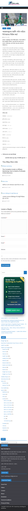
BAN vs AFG (6, 400)
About (2, 493)
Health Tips (3, 345)
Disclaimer (4, 497)
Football (4, 423)
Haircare (4, 354)
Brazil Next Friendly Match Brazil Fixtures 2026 (11, 343)
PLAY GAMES (4, 388)
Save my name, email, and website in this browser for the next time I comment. (13, 259)
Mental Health (5, 362)
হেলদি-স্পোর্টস (11, 506)
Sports (9, 28)
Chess (3, 396)
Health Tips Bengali (5, 347)
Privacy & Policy (5, 503)
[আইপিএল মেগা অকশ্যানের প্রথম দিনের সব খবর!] (4, 181)
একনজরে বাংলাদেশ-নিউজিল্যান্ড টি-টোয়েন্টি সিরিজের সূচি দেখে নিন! (13, 197)
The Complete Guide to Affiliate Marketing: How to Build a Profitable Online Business (13, 171)
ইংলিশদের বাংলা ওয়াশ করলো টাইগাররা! (9, 154)
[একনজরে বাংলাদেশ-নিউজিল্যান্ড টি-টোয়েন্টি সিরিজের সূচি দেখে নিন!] (9, 193)
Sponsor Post (5, 385)
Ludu (3, 425)
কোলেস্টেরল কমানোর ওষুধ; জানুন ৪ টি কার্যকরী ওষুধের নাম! (15, 158)
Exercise (4, 351)
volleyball (4, 430)
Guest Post (4, 484)
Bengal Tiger (4, 340)
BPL (5, 416)
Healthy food (5, 358)
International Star (5, 379)
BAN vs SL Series (7, 409)
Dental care (5, 349)
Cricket (4, 28)
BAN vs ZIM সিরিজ (7, 414)
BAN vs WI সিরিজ (7, 411)
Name (3, 236)
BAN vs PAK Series (8, 407)
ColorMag (21, 506)
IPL (4, 418)
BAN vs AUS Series (8, 402)
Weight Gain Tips (6, 371)
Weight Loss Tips (6, 374)
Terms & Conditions (6, 500)
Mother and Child (6, 365)
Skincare (4, 367)
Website (3, 249)
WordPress (3, 508)
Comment (4, 218)
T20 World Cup (7, 420)
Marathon (4, 428)
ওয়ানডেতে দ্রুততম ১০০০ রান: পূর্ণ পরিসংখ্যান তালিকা (9, 318)
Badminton (4, 392)
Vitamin (4, 369)
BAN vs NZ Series (8, 405)
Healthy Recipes (4, 376)
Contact (3, 490)
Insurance (4, 383)
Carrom (4, 394)
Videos (3, 487)
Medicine (4, 360)
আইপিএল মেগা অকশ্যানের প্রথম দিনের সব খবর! (13, 185)
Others (2, 381)
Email (3, 243)
